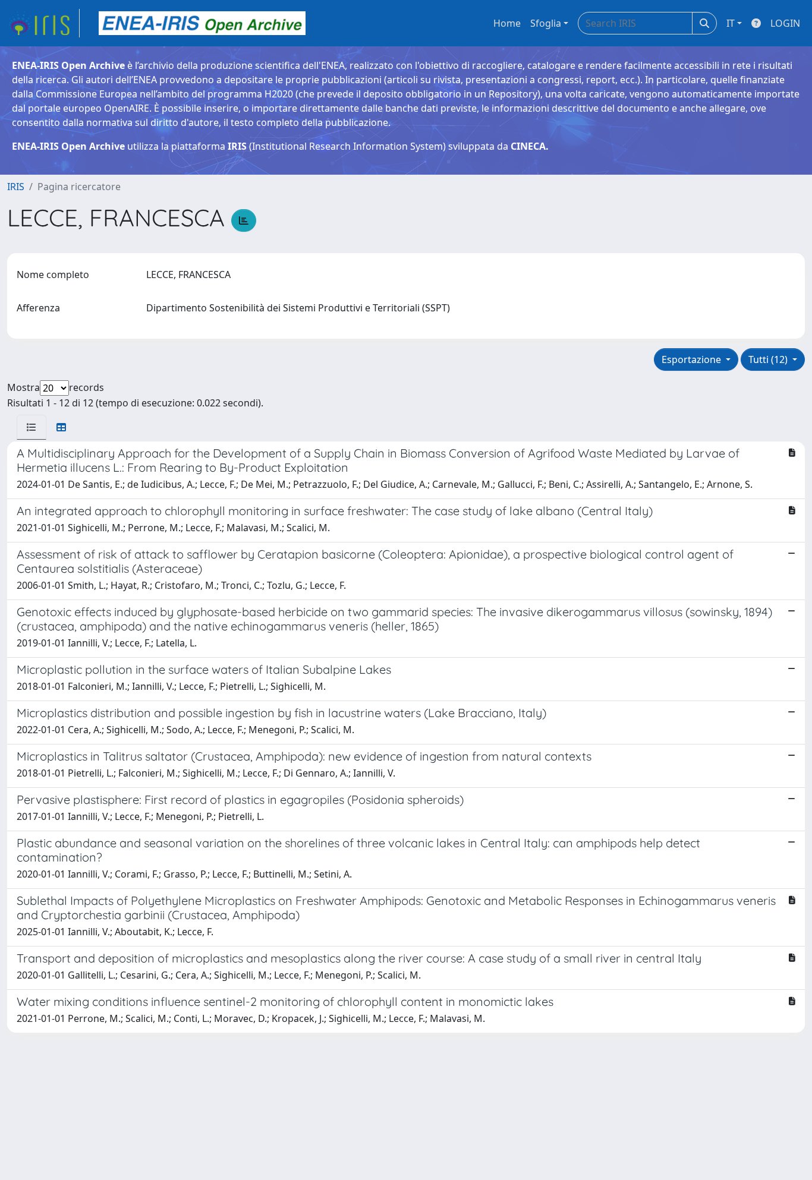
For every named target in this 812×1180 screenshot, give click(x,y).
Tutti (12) (769, 359)
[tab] (31, 427)
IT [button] (730, 23)
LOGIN (785, 23)
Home (507, 23)
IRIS (15, 186)
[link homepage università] (202, 23)
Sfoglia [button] (545, 23)
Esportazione (692, 359)
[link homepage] (43, 23)
